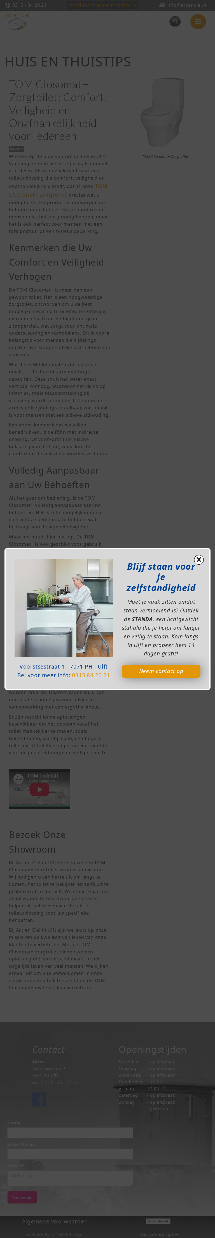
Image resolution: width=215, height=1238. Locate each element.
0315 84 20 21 (91, 675)
